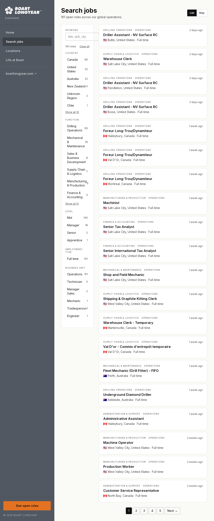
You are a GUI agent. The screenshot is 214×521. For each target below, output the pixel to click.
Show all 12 (72, 203)
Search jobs (14, 41)
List (192, 12)
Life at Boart (15, 60)
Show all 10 (72, 112)
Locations (13, 51)
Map (202, 12)
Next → (172, 510)
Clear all (84, 46)
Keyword (71, 30)
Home (10, 32)
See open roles (27, 505)
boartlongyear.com (29, 74)
